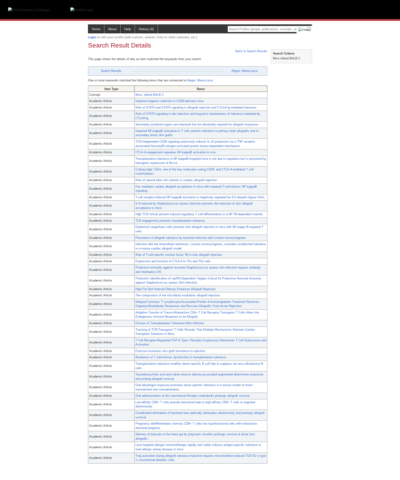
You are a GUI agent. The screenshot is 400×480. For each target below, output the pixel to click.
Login (92, 37)
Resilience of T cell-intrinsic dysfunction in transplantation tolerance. (181, 357)
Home (96, 29)
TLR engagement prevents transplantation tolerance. (170, 220)
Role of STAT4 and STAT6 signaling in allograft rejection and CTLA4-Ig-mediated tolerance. (196, 107)
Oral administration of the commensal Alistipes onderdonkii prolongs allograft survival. (192, 395)
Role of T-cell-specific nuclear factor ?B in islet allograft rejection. (179, 254)
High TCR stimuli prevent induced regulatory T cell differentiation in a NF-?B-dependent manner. (199, 214)
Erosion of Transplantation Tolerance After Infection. (170, 323)
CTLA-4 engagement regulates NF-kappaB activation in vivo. (176, 152)
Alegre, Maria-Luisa (244, 71)
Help (127, 29)
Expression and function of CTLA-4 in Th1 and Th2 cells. (173, 261)
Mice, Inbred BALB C (149, 94)
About (112, 29)
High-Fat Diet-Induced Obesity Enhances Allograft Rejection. (175, 289)
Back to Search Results (250, 51)
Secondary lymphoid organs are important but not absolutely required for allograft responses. (197, 124)
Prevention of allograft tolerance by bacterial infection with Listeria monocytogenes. (191, 238)
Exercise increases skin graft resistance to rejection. (170, 351)
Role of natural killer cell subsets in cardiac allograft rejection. (176, 180)
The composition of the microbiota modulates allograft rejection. (178, 295)
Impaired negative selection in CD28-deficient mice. (169, 101)
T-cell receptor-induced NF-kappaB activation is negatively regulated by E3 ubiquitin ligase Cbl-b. (200, 197)
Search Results (111, 71)
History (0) (146, 29)
